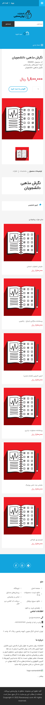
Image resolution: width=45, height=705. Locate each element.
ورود (12, 3)
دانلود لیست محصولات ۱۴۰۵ (32, 594)
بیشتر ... (40, 676)
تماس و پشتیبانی (13, 597)
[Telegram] (28, 565)
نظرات (15, 171)
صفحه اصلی (35, 588)
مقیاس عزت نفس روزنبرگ (34, 485)
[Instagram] (22, 565)
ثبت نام (5, 3)
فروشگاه (16, 588)
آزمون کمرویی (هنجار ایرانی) (33, 376)
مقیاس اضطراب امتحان (34, 267)
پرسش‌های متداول (13, 593)
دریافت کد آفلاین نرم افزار (12, 602)
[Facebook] (16, 565)
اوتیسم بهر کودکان (36, 540)
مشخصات (23, 171)
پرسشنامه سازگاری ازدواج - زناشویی (30, 321)
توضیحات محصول (35, 171)
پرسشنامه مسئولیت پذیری (33, 431)
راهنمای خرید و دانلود (32, 608)
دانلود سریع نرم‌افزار (33, 601)
